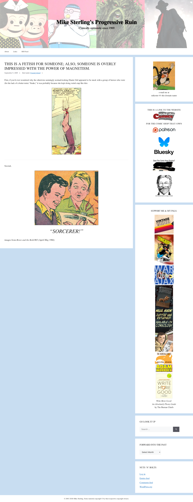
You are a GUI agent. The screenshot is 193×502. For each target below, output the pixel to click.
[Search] (176, 429)
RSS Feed (25, 51)
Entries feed (145, 478)
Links (15, 51)
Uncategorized (35, 73)
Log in (142, 474)
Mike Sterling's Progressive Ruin (96, 21)
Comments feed (146, 482)
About (6, 51)
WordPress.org (146, 486)
